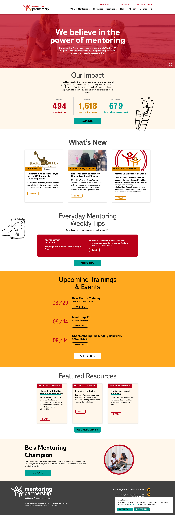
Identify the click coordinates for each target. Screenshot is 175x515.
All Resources (87, 429)
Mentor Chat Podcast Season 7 (130, 173)
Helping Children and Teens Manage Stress (63, 247)
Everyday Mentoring (85, 391)
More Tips (87, 262)
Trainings (110, 9)
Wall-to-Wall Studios (52, 505)
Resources (98, 9)
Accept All (125, 509)
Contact (140, 489)
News (122, 9)
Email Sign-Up (120, 489)
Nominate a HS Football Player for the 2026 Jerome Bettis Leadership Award (42, 176)
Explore (87, 121)
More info (80, 307)
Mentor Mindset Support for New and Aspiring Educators (85, 175)
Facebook (148, 489)
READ (33, 193)
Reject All (142, 509)
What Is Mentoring (79, 9)
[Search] (150, 8)
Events (131, 489)
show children (90, 9)
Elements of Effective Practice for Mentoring (51, 392)
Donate (143, 9)
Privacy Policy (135, 504)
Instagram (148, 494)
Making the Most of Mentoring (120, 392)
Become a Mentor (124, 4)
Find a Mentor (105, 4)
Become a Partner (144, 4)
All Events (87, 356)
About (132, 9)
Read (94, 250)
